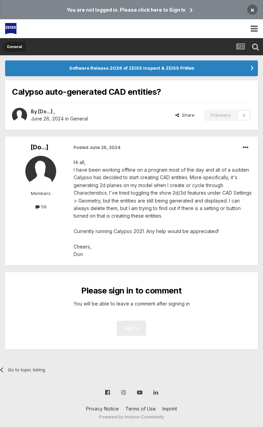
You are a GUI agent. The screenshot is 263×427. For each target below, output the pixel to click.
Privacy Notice (102, 409)
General (79, 119)
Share (187, 115)
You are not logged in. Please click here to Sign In (126, 10)
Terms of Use (140, 409)
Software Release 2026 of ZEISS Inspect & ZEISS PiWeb (131, 68)
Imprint (169, 409)
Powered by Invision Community (131, 416)
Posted (97, 147)
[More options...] (245, 147)
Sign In (131, 328)
